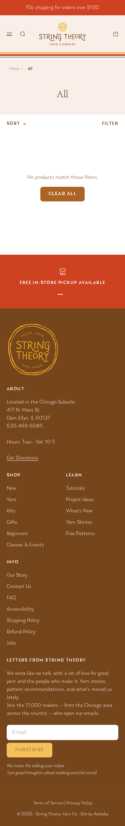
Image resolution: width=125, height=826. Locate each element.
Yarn (11, 499)
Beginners (17, 533)
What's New (79, 511)
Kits (11, 511)
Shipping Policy (23, 620)
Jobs (11, 643)
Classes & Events (25, 545)
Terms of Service (48, 803)
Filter (110, 124)
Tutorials (75, 488)
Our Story (17, 575)
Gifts (12, 522)
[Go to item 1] (60, 294)
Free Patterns (80, 533)
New (11, 488)
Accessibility (20, 609)
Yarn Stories (79, 522)
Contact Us (19, 586)
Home (14, 69)
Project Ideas (80, 499)
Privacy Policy (79, 803)
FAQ (11, 598)
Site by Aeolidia (94, 814)
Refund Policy (21, 632)
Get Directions (22, 458)
